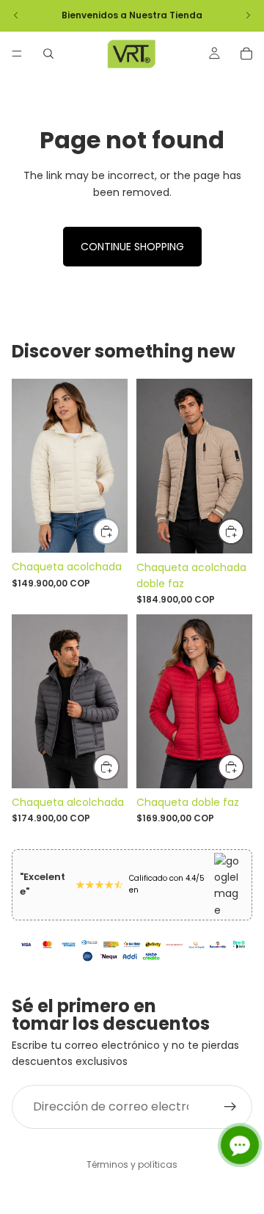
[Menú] (17, 53)
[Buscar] (48, 53)
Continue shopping (132, 246)
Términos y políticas (132, 1164)
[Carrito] (246, 53)
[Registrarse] (230, 1106)
